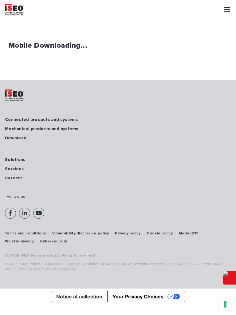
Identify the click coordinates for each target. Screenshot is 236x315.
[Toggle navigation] (227, 9)
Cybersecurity (53, 241)
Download (15, 138)
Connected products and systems (41, 119)
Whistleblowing (19, 241)
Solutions (15, 159)
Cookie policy (160, 233)
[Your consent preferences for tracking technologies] (225, 304)
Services (14, 168)
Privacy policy (127, 233)
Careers (13, 178)
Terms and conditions (25, 233)
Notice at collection (79, 296)
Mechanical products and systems (41, 128)
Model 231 (188, 233)
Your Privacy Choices (137, 296)
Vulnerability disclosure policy (80, 233)
